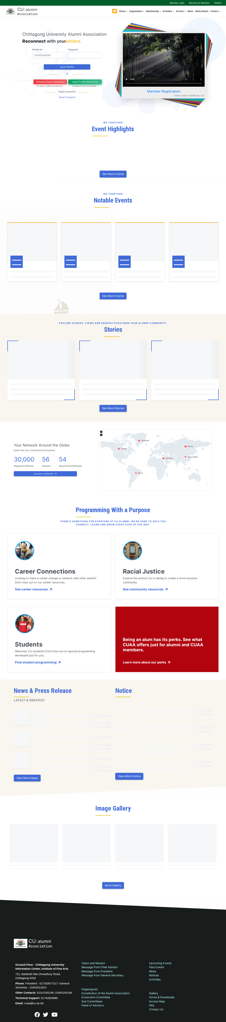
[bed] (37, 1015)
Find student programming (36, 662)
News (190, 11)
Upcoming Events (160, 963)
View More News (27, 778)
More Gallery (113, 885)
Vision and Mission (93, 963)
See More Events (113, 174)
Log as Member (67, 67)
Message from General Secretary (102, 975)
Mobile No (37, 49)
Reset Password (67, 97)
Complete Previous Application (50, 82)
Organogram (89, 989)
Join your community (44, 474)
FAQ (151, 1005)
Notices (154, 975)
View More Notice (129, 776)
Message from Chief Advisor (99, 967)
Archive (180, 11)
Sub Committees (91, 1001)
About (122, 11)
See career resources (32, 589)
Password (73, 49)
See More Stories (113, 408)
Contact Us (156, 1009)
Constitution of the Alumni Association (105, 993)
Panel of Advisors (92, 1005)
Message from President (97, 971)
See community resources (143, 589)
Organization (135, 11)
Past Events (156, 967)
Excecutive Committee (95, 997)
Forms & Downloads (161, 997)
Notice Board (201, 11)
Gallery (153, 993)
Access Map (157, 1001)
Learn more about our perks (145, 662)
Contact (214, 11)
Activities (167, 11)
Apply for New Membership (85, 82)
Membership (152, 11)
